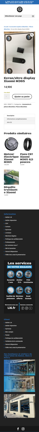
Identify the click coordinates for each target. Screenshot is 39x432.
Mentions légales (10, 236)
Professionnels (10, 242)
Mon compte (9, 332)
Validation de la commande (14, 341)
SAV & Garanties (10, 248)
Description (10, 115)
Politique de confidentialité (14, 239)
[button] (32, 35)
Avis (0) (9, 122)
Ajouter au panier (22, 96)
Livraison (8, 233)
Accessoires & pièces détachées (18, 26)
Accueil (6, 26)
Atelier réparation (11, 220)
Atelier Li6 (8, 217)
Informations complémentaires (17, 119)
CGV (6, 223)
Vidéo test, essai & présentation (15, 254)
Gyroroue (8, 229)
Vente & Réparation (11, 251)
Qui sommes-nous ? (11, 245)
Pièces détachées (21, 107)
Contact (7, 226)
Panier (7, 335)
